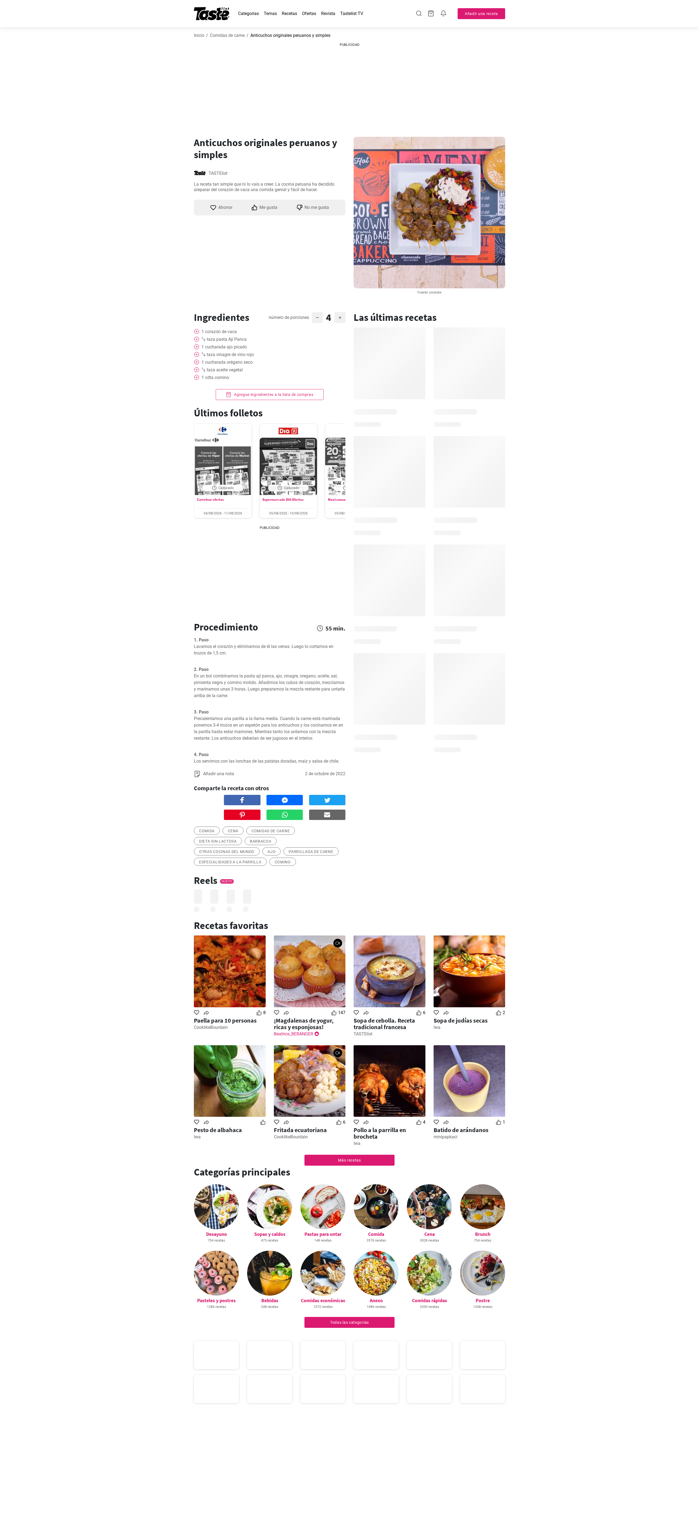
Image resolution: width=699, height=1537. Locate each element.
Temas (270, 13)
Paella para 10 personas (225, 1020)
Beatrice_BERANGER (293, 1033)
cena (233, 831)
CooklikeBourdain (211, 1027)
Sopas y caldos (269, 1234)
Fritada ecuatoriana (300, 1130)
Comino (283, 862)
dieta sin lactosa (218, 841)
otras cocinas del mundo (226, 851)
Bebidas (269, 1300)
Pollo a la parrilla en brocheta (380, 1133)
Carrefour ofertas (210, 499)
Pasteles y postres (216, 1300)
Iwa (437, 1027)
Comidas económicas (323, 1300)
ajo (272, 851)
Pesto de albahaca (218, 1130)
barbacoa (260, 841)
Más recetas (349, 1160)
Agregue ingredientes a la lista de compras (273, 394)
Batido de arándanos (461, 1130)
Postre (483, 1300)
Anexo (376, 1300)
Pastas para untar (323, 1234)
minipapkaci (445, 1136)
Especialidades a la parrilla (230, 862)
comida (207, 831)
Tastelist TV (351, 13)
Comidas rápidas (429, 1300)
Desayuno (216, 1234)
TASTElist (218, 173)
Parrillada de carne (311, 851)
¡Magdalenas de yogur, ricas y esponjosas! (304, 1023)
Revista (328, 13)
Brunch (482, 1234)
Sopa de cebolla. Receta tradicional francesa (384, 1023)
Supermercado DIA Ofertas (283, 499)
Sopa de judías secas (461, 1020)
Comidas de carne (227, 35)
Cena (429, 1234)
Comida (376, 1234)
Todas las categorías (349, 1322)
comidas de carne (270, 831)
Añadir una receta (481, 13)
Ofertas (309, 13)
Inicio (199, 35)
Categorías (248, 13)
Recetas (289, 13)
